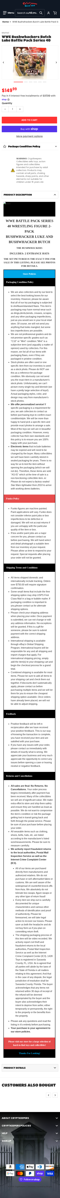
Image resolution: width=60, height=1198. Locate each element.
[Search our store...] (40, 13)
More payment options (29, 136)
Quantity (7, 103)
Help (4, 1133)
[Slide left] (3, 62)
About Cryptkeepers (15, 1118)
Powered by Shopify (44, 1186)
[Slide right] (56, 62)
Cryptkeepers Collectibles (25, 1186)
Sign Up (6, 1140)
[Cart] (55, 13)
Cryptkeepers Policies (16, 1125)
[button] (8, 13)
